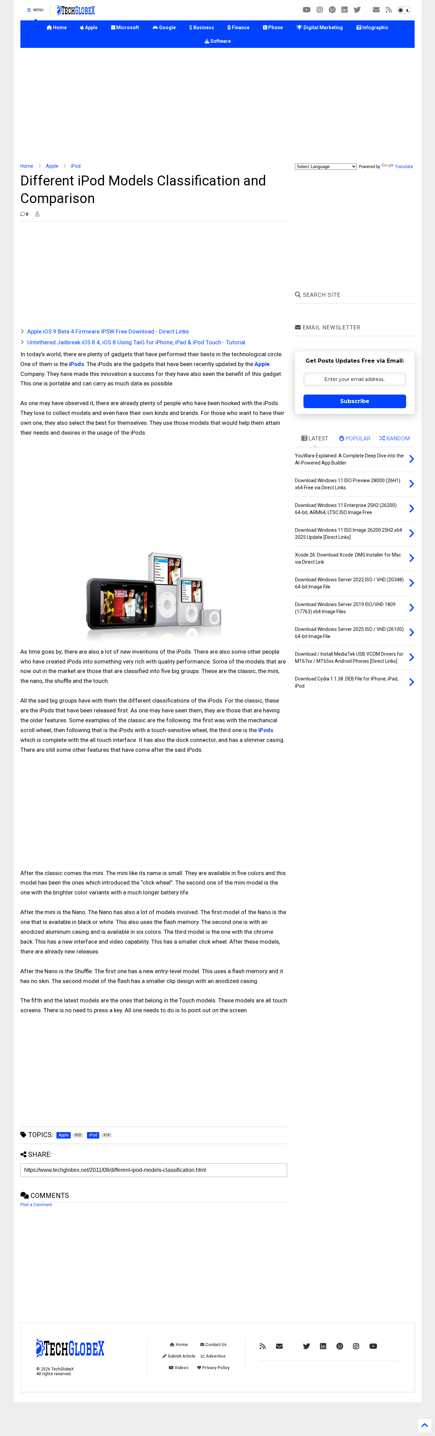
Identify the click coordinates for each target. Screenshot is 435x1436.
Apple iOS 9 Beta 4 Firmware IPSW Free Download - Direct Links (108, 331)
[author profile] (37, 214)
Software (220, 41)
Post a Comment (36, 1204)
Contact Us (215, 1344)
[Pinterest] (332, 10)
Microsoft (127, 27)
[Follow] (376, 10)
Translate (404, 166)
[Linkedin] (345, 10)
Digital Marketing (322, 27)
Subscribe (354, 401)
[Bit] (307, 10)
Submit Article (181, 1356)
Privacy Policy (215, 1367)
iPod (76, 166)
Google (167, 27)
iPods (76, 364)
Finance (240, 27)
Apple (91, 27)
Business (203, 27)
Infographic (374, 27)
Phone (275, 27)
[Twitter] (357, 10)
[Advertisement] (217, 105)
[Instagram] (320, 10)
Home (59, 27)
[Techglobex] (389, 10)
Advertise (215, 1356)
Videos (181, 1367)
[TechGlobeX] (76, 12)
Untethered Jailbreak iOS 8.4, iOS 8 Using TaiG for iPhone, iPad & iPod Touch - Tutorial (136, 342)
